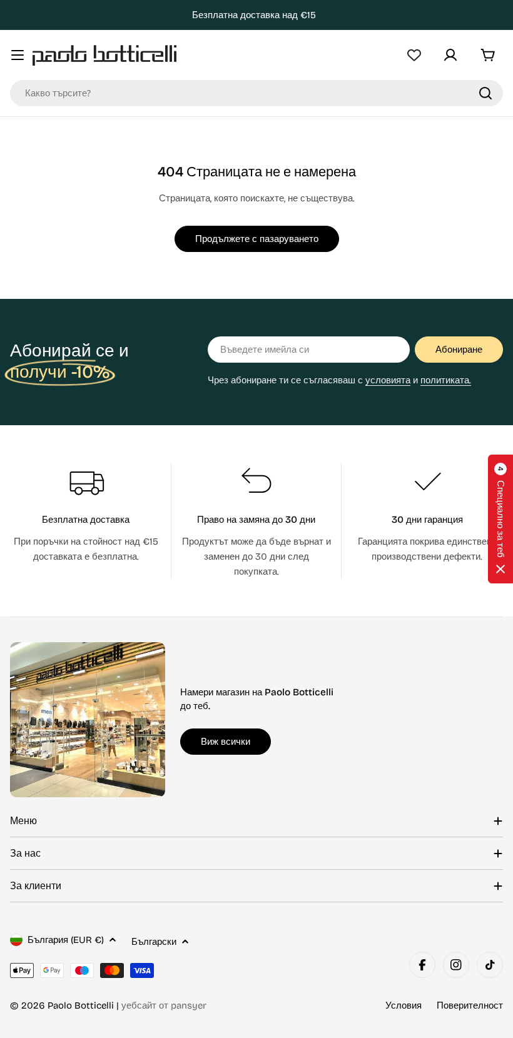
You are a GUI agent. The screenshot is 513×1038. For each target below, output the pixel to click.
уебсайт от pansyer (163, 1005)
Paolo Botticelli (81, 1005)
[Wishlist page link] (414, 55)
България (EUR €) (66, 939)
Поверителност (470, 1005)
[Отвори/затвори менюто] (17, 55)
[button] (500, 519)
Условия (403, 1005)
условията (387, 380)
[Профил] (450, 55)
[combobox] (256, 93)
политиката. (445, 380)
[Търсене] (485, 93)
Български (153, 941)
